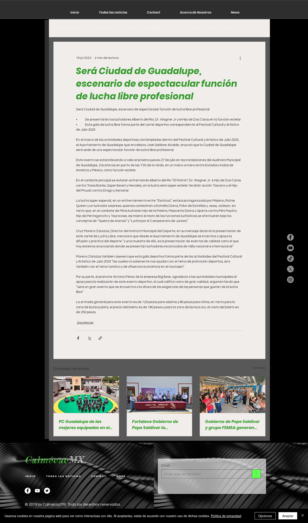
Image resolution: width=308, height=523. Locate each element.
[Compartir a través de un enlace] (100, 338)
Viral (174, 28)
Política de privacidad (226, 516)
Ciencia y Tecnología (143, 28)
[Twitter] (47, 491)
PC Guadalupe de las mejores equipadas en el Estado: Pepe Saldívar (84, 425)
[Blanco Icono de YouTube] (37, 491)
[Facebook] (28, 491)
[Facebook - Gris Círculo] (290, 237)
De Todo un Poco (202, 28)
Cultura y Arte (105, 28)
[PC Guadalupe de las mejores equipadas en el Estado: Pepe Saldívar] (86, 394)
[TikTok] (290, 258)
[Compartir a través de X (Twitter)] (89, 338)
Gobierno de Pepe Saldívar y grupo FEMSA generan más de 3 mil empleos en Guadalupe (232, 425)
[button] (259, 28)
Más (228, 28)
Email (165, 465)
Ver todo (259, 368)
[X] (290, 269)
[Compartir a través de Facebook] (78, 338)
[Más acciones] (240, 58)
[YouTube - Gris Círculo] (290, 247)
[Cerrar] (302, 515)
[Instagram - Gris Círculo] (290, 279)
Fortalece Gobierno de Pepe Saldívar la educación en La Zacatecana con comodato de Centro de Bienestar (157, 425)
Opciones (265, 516)
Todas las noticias (68, 28)
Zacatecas (85, 322)
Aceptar (287, 516)
